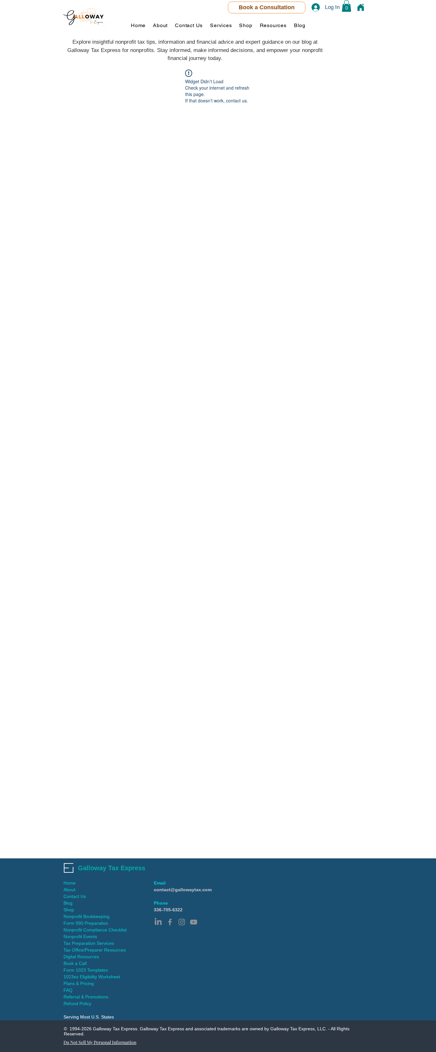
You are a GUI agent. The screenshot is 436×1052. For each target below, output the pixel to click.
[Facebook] (170, 922)
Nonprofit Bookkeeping (86, 916)
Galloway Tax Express (111, 867)
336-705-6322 (168, 909)
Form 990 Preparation (86, 923)
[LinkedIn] (158, 922)
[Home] (361, 7)
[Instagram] (181, 922)
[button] (346, 6)
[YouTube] (193, 922)
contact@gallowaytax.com (183, 889)
